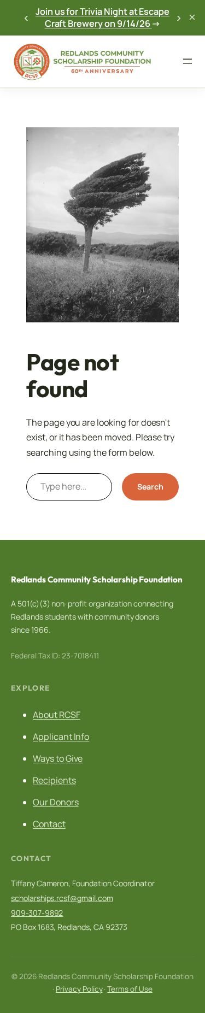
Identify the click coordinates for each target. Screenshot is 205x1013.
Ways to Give (58, 758)
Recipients (54, 780)
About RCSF (56, 715)
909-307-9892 (37, 913)
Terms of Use (129, 989)
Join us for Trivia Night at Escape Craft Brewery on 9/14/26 (102, 17)
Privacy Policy (79, 989)
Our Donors (56, 802)
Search (150, 486)
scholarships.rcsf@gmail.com (62, 898)
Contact (49, 824)
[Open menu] (187, 61)
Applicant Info (61, 737)
